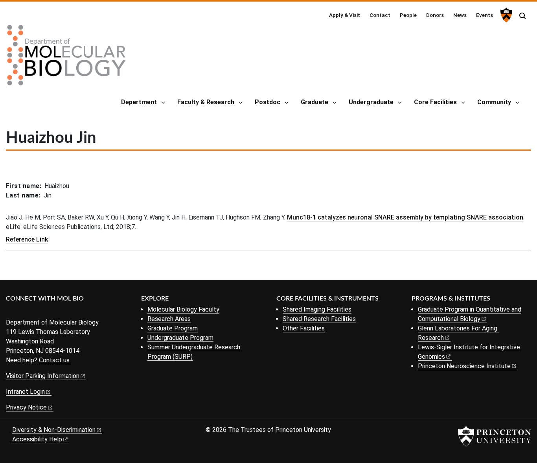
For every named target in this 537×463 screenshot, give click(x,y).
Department (139, 102)
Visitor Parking (42, 376)
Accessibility (37, 439)
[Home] (66, 58)
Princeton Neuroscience (464, 366)
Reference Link (27, 239)
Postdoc (267, 102)
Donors (435, 15)
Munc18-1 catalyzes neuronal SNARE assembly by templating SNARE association (405, 217)
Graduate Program (172, 328)
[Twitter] (22, 311)
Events (484, 15)
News (460, 15)
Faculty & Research (205, 102)
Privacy (26, 407)
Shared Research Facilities (319, 319)
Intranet (25, 391)
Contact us (54, 360)
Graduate (314, 102)
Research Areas (169, 319)
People (408, 15)
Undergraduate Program (180, 337)
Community (494, 102)
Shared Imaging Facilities (317, 309)
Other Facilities (304, 328)
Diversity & (54, 429)
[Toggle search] (522, 15)
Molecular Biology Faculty (183, 309)
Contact (380, 15)
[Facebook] (11, 311)
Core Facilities (435, 102)
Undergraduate (371, 102)
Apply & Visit (344, 15)
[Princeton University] (505, 14)
